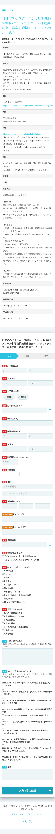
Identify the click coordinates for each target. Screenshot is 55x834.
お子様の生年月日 (12, 405)
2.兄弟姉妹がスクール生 (14, 616)
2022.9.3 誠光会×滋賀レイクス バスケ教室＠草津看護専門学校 (27, 710)
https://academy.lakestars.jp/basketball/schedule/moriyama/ (28, 105)
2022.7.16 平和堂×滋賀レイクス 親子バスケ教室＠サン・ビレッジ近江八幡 (27, 701)
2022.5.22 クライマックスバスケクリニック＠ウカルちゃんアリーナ (27, 684)
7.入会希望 (8, 633)
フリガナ (9, 378)
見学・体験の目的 (12, 609)
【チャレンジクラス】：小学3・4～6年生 (21, 559)
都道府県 (9, 469)
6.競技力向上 (9, 630)
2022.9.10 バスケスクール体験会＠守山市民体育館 (26, 715)
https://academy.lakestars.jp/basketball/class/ (22, 134)
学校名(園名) (10, 418)
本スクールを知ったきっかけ (17, 567)
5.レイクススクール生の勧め (16, 626)
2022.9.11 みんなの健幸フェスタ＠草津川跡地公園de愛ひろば (27, 723)
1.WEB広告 (8, 570)
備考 (7, 767)
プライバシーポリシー (35, 814)
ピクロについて (17, 814)
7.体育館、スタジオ (12, 591)
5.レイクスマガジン (12, 584)
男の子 (10, 396)
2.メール (7, 574)
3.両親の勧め (9, 619)
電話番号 (12, 501)
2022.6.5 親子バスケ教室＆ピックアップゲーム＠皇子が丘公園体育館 (27, 693)
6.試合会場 (8, 588)
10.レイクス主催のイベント (15, 602)
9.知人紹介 (8, 598)
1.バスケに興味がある (13, 612)
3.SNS (6, 577)
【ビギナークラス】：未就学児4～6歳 (20, 556)
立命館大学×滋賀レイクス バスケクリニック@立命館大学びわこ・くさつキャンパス (27, 758)
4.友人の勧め (9, 623)
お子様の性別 (10, 391)
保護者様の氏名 (11, 431)
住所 (7, 481)
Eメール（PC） (14, 514)
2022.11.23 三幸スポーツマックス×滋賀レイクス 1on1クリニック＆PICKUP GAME (27, 749)
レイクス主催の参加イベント (27, 674)
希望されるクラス (12, 552)
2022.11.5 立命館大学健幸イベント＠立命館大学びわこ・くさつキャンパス (27, 731)
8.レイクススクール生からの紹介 (18, 595)
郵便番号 (16, 457)
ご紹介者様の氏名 (27, 644)
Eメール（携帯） (15, 527)
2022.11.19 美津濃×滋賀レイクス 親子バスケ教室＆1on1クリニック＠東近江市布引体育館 (27, 740)
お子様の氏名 (10, 365)
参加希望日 (10, 540)
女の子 (24, 396)
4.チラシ (7, 581)
